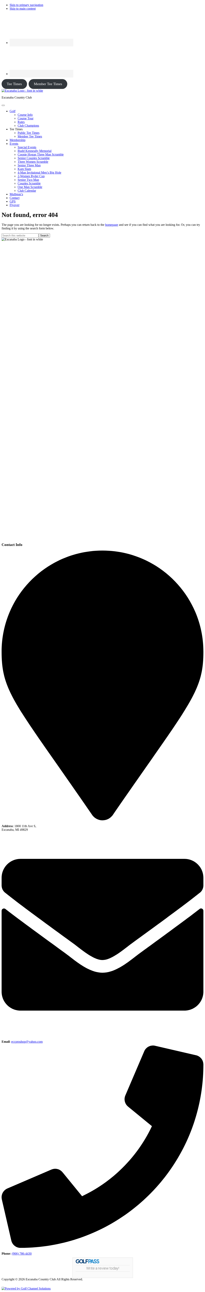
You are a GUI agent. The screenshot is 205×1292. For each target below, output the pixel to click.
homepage (111, 224)
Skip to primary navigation (26, 5)
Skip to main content (23, 8)
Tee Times (14, 84)
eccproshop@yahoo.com (27, 1041)
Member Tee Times (48, 84)
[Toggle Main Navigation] (3, 105)
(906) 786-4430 (22, 1253)
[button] (12, 111)
